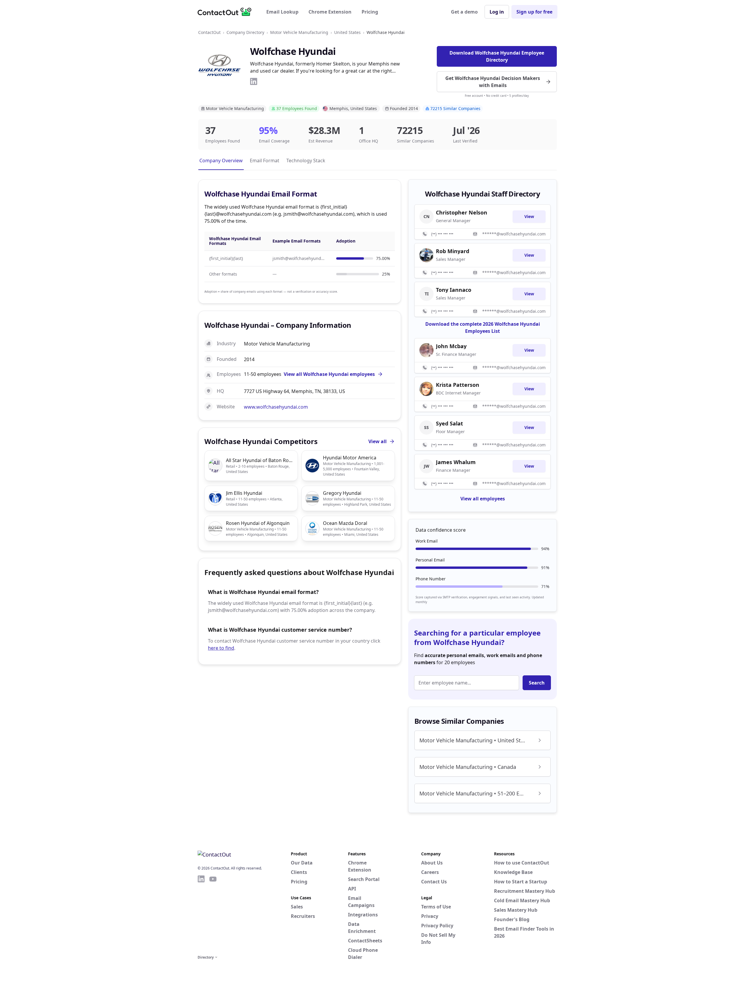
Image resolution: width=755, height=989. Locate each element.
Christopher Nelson (461, 212)
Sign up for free (534, 12)
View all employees (482, 498)
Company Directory (245, 32)
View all (377, 441)
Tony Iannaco (453, 290)
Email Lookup (282, 12)
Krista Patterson (457, 385)
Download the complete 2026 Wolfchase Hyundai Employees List (482, 327)
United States (347, 32)
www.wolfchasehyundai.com (276, 407)
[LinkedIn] (253, 81)
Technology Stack (305, 160)
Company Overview (221, 160)
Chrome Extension (330, 12)
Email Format (264, 160)
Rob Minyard (452, 251)
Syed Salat (449, 423)
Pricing (370, 12)
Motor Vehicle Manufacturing (299, 32)
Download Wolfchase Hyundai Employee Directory (496, 56)
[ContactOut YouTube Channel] (212, 914)
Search (537, 682)
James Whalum (456, 462)
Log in (497, 12)
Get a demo (464, 12)
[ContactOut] (226, 12)
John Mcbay (451, 346)
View (529, 216)
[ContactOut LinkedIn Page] (201, 914)
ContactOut (209, 32)
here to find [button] (221, 648)
